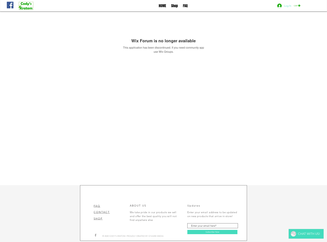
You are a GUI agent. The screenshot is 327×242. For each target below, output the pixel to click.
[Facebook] (10, 5)
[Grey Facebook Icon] (95, 235)
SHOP (98, 218)
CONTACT (102, 212)
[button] (297, 6)
